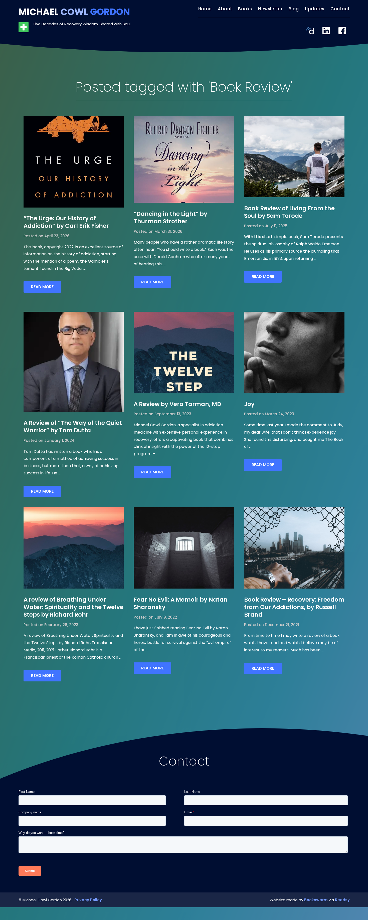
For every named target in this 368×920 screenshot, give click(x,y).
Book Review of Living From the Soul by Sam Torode (289, 212)
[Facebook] (342, 30)
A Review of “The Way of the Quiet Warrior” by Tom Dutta (73, 426)
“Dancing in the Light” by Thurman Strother (170, 217)
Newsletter (270, 9)
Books (245, 9)
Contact (340, 9)
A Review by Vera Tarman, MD (177, 404)
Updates (314, 9)
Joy (249, 404)
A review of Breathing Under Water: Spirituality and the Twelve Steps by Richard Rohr (73, 607)
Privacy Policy (88, 899)
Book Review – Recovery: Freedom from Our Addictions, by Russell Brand (294, 607)
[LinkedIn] (326, 30)
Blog (294, 9)
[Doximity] (310, 30)
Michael (74, 12)
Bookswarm (316, 899)
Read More (42, 287)
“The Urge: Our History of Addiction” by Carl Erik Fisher (66, 222)
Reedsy (342, 899)
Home (205, 9)
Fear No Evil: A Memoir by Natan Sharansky (181, 603)
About (225, 9)
